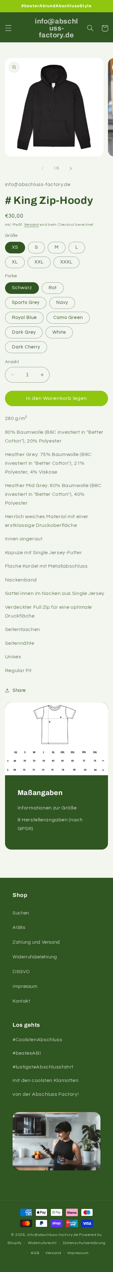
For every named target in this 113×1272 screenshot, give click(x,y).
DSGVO (21, 971)
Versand (31, 224)
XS (15, 247)
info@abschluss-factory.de (52, 1235)
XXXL (66, 262)
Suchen (21, 913)
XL (15, 262)
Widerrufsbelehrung (35, 957)
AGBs (19, 927)
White (59, 332)
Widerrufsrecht (42, 1243)
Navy (62, 302)
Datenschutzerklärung (84, 1243)
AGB (35, 1253)
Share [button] (19, 690)
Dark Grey (24, 332)
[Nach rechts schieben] (71, 168)
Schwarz (22, 287)
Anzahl (12, 362)
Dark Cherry (26, 347)
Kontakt (21, 1001)
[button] (8, 28)
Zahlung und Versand (36, 942)
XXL (39, 262)
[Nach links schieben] (42, 168)
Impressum (25, 986)
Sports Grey (26, 302)
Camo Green (68, 317)
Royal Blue (24, 317)
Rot (53, 287)
